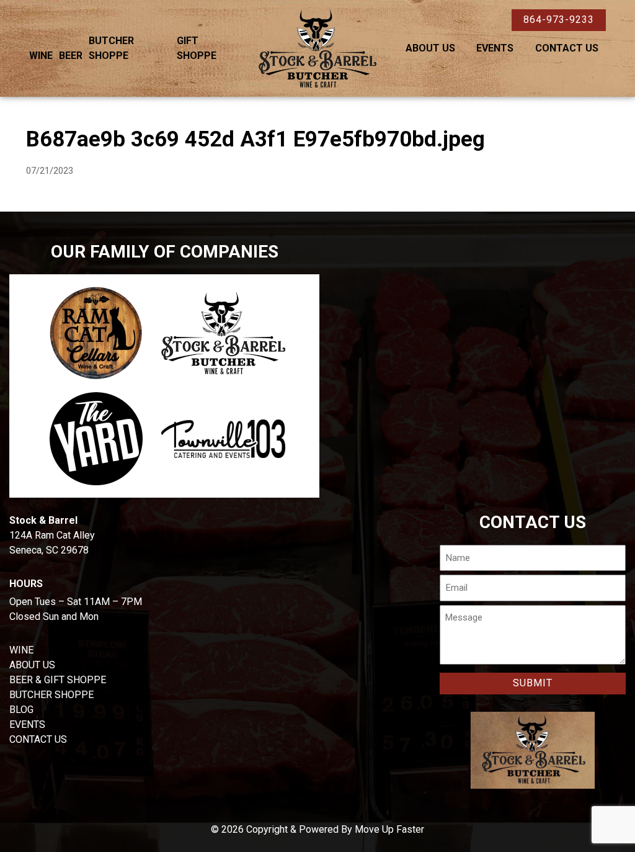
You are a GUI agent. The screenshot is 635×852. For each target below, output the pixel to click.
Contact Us (566, 48)
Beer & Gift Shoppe (57, 680)
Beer (70, 55)
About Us (430, 48)
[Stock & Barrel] (223, 333)
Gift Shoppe (196, 48)
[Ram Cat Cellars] (96, 333)
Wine (41, 55)
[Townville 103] (223, 438)
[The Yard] (96, 438)
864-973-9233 (558, 19)
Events (494, 48)
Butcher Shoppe (111, 48)
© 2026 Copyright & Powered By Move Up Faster (317, 829)
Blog (21, 709)
